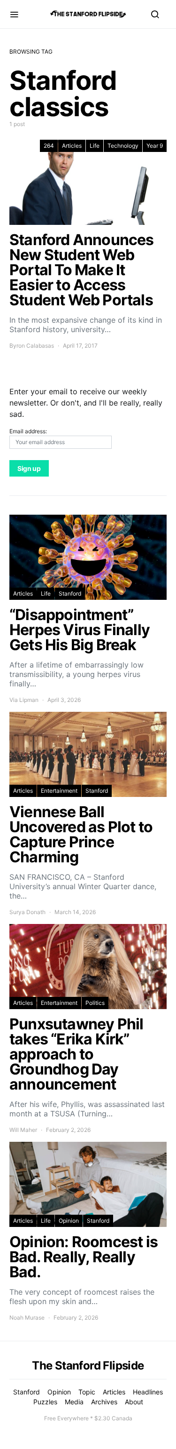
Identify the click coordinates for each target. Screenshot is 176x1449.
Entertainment (59, 790)
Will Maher (23, 1129)
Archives (104, 1402)
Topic (86, 1392)
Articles (72, 145)
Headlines (148, 1392)
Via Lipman (23, 699)
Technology (122, 145)
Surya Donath (27, 912)
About (134, 1402)
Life (94, 145)
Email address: (28, 431)
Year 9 (154, 145)
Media (74, 1402)
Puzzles (45, 1402)
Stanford (70, 593)
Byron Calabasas (31, 345)
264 (49, 145)
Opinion (69, 1220)
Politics (95, 1002)
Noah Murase (27, 1317)
